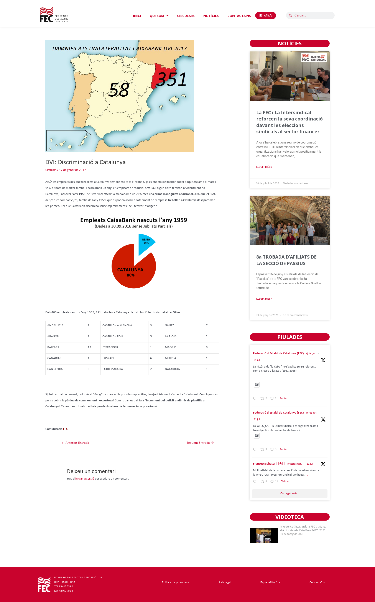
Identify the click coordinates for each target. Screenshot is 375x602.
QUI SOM (157, 15)
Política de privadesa (175, 582)
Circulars (50, 170)
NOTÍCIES (211, 15)
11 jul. (257, 419)
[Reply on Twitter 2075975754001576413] (256, 450)
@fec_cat (311, 353)
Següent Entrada (200, 443)
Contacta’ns (317, 582)
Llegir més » (264, 166)
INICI (137, 15)
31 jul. (257, 360)
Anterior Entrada (75, 443)
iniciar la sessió (84, 478)
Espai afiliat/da (270, 582)
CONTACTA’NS (239, 15)
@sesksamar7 (294, 464)
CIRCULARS (186, 15)
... (254, 379)
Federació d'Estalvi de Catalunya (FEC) (278, 353)
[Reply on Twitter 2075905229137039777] (256, 482)
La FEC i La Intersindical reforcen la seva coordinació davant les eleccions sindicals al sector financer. (289, 122)
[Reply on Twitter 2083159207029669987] (256, 399)
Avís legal (225, 582)
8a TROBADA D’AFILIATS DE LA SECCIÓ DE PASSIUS (286, 260)
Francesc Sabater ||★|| (269, 463)
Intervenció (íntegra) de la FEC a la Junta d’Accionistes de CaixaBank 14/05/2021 (303, 528)
